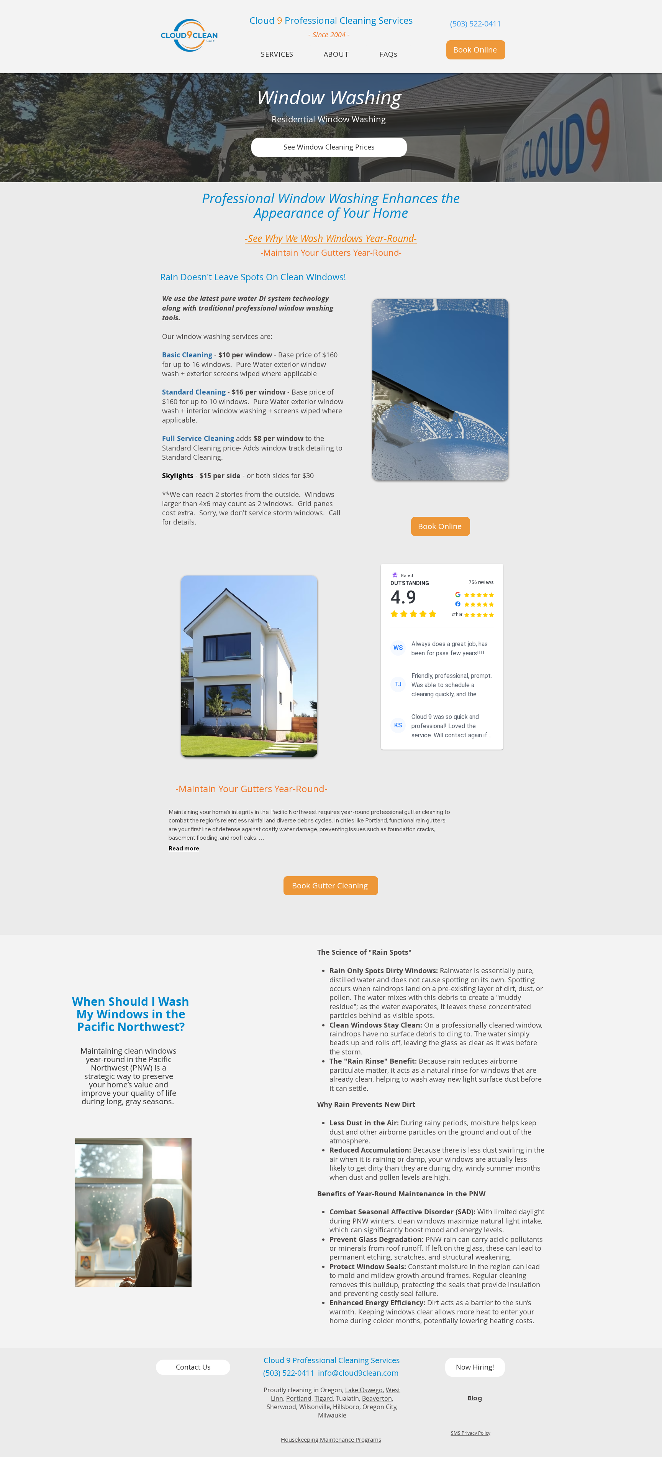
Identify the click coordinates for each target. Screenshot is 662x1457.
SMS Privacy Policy (470, 1433)
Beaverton (377, 1398)
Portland (298, 1398)
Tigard (324, 1398)
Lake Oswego (364, 1390)
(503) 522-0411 (475, 23)
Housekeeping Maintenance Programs (331, 1439)
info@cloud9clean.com (358, 1373)
